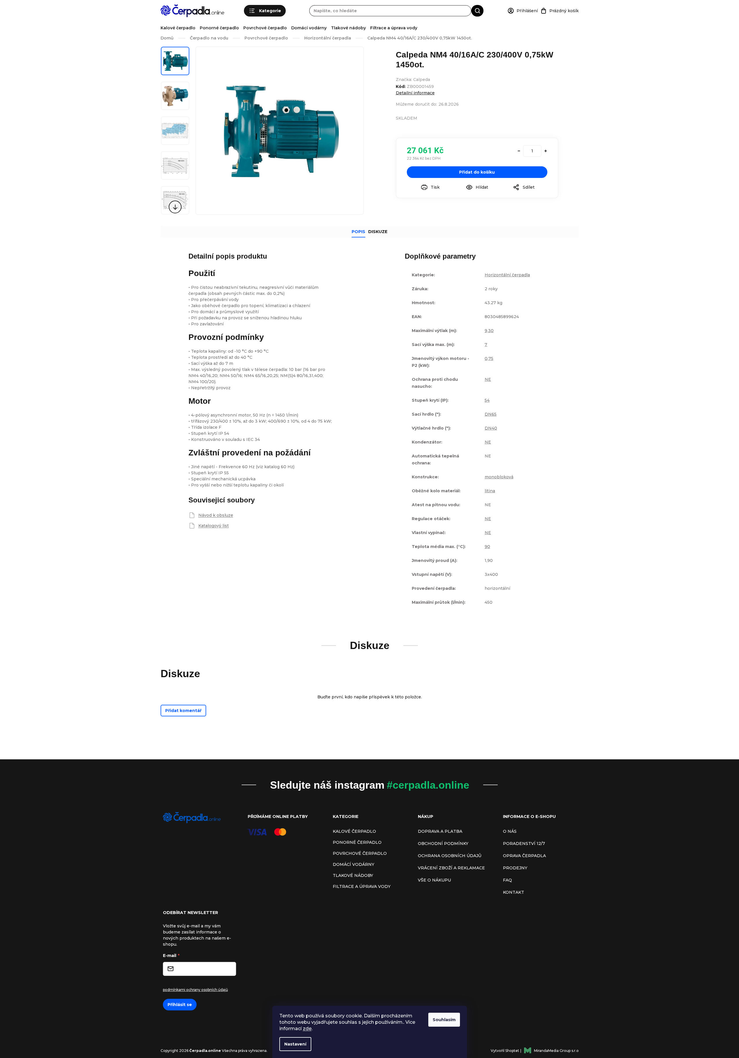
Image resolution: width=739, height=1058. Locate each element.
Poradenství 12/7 (524, 843)
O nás (510, 831)
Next (175, 207)
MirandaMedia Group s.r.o (556, 1050)
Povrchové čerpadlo (265, 27)
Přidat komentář (183, 710)
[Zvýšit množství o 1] (545, 151)
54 (487, 400)
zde (307, 1028)
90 (487, 546)
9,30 (489, 330)
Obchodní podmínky (443, 843)
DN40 (491, 428)
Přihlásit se (180, 1004)
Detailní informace (415, 92)
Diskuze (377, 231)
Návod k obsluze (215, 515)
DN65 (491, 414)
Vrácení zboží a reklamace (451, 867)
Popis (358, 231)
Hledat (477, 10)
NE (488, 379)
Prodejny (515, 867)
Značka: (413, 79)
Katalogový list (213, 525)
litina (490, 490)
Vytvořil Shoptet (505, 1050)
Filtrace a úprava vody (393, 27)
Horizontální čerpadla (507, 274)
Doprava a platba (440, 831)
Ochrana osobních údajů (449, 855)
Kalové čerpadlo (178, 27)
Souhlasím (444, 1019)
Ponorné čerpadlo (219, 27)
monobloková (499, 477)
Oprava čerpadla (524, 855)
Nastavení (295, 1044)
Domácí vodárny (309, 27)
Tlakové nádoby (348, 27)
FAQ (507, 880)
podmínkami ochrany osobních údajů (195, 989)
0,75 (489, 358)
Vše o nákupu (434, 880)
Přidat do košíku (477, 172)
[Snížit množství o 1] (519, 151)
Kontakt (513, 892)
